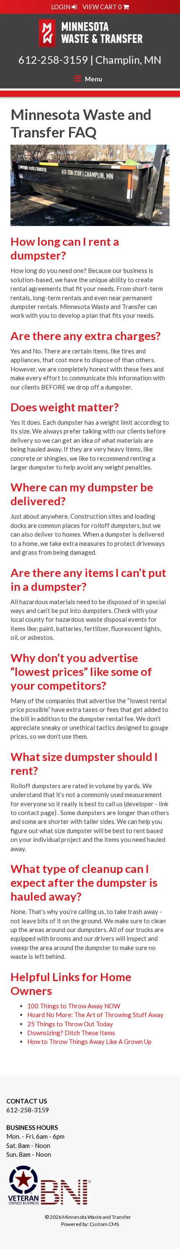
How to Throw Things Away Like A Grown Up (89, 1041)
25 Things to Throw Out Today (70, 1024)
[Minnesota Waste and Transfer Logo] (90, 31)
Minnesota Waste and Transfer (96, 1217)
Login (61, 6)
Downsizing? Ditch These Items (71, 1032)
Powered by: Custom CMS (90, 1224)
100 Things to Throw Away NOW (73, 1006)
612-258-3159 (53, 59)
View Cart (102, 6)
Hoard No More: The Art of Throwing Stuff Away (95, 1014)
